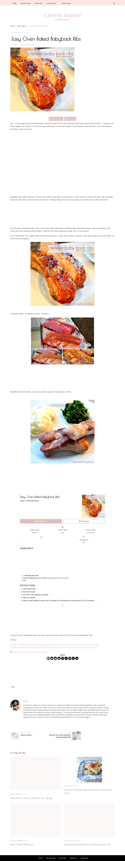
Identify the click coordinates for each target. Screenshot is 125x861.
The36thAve (33, 644)
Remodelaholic (92, 647)
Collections (51, 3)
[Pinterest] (62, 658)
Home (14, 3)
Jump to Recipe (57, 119)
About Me (38, 3)
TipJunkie (55, 644)
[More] (76, 658)
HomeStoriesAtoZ (64, 647)
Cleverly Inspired (62, 15)
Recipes (25, 32)
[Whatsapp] (73, 658)
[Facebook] (48, 658)
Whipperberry (44, 644)
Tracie (15, 44)
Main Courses (16, 32)
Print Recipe (71, 119)
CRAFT (53, 647)
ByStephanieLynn (33, 647)
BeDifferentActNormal (19, 644)
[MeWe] (66, 658)
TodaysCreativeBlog (80, 644)
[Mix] (69, 658)
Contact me (66, 3)
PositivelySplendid (17, 647)
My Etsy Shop (26, 3)
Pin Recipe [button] (85, 521)
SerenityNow (94, 644)
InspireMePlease (78, 647)
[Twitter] (51, 658)
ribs (13, 687)
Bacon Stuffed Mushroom (22, 844)
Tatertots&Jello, (65, 644)
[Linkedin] (59, 658)
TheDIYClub (45, 647)
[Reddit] (55, 658)
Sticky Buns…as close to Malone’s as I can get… (31, 798)
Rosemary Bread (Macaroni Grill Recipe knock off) (87, 844)
